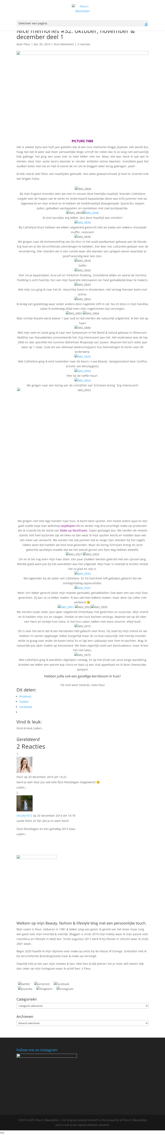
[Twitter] (24, 984)
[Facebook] (61, 984)
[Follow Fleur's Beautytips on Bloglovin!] (44, 989)
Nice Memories (64, 44)
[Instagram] (65, 989)
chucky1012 (24, 815)
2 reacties (83, 44)
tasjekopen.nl (70, 526)
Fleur (27, 44)
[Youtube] (25, 989)
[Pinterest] (42, 984)
